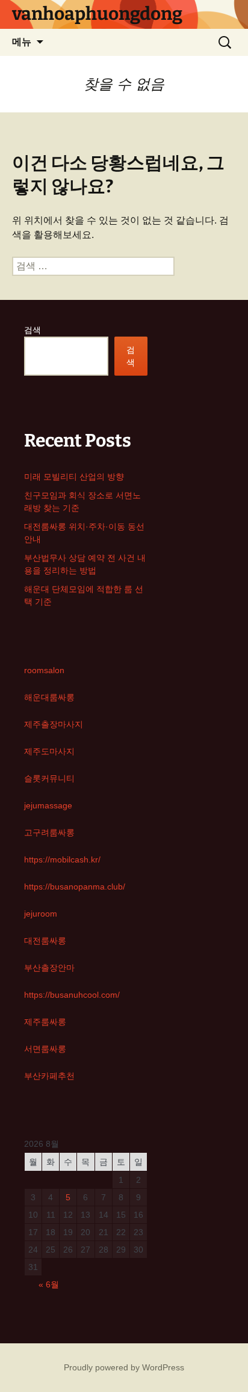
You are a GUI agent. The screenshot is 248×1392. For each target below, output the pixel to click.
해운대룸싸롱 (49, 697)
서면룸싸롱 (45, 1049)
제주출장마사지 (53, 724)
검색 (32, 330)
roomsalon (44, 670)
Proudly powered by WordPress (124, 1367)
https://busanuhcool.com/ (72, 995)
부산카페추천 (49, 1076)
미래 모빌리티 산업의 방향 (74, 476)
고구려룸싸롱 (49, 832)
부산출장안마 (49, 967)
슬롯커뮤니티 (49, 778)
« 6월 (49, 1284)
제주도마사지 (49, 751)
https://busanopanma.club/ (74, 886)
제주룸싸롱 (45, 1022)
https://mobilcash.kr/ (62, 859)
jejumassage (48, 805)
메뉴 (21, 42)
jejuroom (40, 913)
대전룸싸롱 (45, 940)
